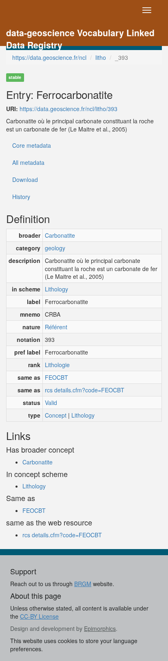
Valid (51, 402)
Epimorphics (100, 628)
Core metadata (31, 145)
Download (25, 179)
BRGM (82, 584)
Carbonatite (60, 235)
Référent (56, 327)
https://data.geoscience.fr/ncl (49, 57)
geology (55, 248)
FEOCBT (56, 377)
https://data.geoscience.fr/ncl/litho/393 (68, 109)
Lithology (56, 289)
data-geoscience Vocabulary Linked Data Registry (80, 33)
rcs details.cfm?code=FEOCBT (84, 390)
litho (100, 57)
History (21, 197)
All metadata (28, 162)
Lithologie (57, 365)
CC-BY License (39, 616)
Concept (55, 415)
